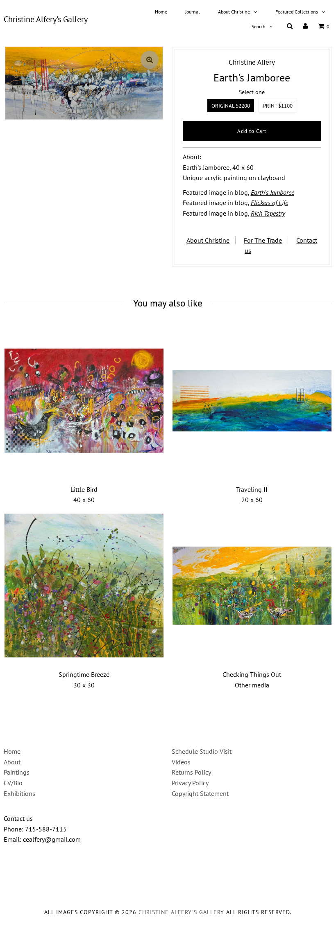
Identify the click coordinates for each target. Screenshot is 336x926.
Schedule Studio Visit (202, 751)
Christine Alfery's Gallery (46, 19)
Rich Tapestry (268, 213)
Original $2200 (230, 105)
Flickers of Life (269, 202)
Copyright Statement (200, 793)
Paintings (17, 772)
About (12, 762)
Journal (192, 12)
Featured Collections (296, 12)
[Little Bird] (84, 400)
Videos (181, 762)
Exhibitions (19, 793)
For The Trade (263, 240)
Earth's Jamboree (272, 192)
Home (161, 12)
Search (259, 26)
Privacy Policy (190, 783)
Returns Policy (191, 772)
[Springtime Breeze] (84, 585)
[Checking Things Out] (252, 585)
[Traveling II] (252, 400)
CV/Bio (13, 783)
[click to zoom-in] (150, 60)
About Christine (234, 12)
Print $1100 (278, 105)
